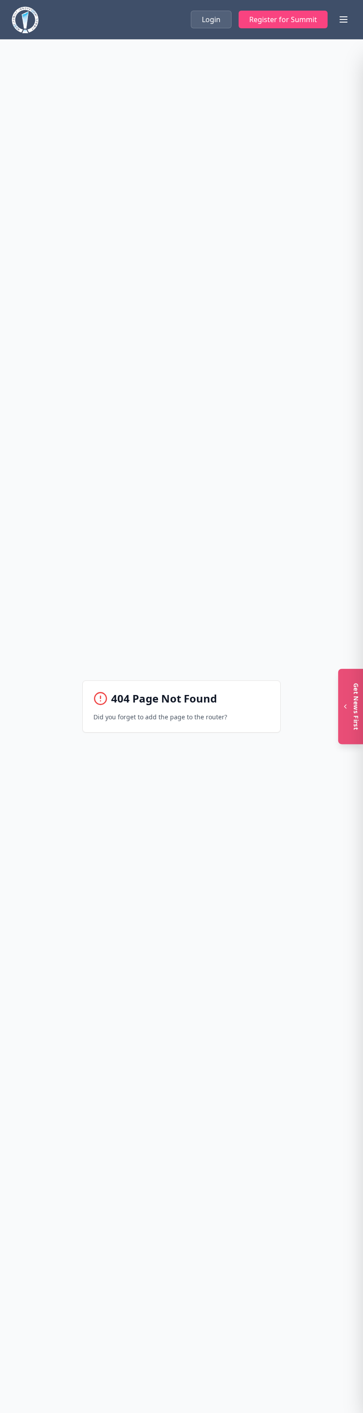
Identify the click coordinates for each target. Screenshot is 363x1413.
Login (211, 19)
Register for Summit (283, 19)
